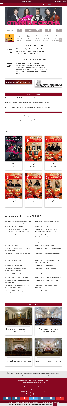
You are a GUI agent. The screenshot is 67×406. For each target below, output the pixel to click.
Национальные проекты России (50, 373)
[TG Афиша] (16, 398)
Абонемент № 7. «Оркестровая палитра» (16, 234)
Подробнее (49, 404)
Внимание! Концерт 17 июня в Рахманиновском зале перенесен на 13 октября (27, 102)
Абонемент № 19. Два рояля (13, 260)
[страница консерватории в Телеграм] (7, 398)
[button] (9, 16)
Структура (11, 373)
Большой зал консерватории (48, 361)
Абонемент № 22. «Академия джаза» (45, 265)
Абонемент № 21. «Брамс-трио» (14, 265)
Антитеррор (17, 375)
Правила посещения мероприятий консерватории (20, 116)
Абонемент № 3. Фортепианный (14, 226)
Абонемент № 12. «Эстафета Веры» (45, 245)
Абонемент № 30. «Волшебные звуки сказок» (47, 280)
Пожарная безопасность (28, 375)
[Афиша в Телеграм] (60, 398)
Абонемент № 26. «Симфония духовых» (46, 274)
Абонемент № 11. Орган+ (12, 245)
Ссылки (38, 375)
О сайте (44, 375)
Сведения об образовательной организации (27, 373)
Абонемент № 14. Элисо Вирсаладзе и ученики (48, 248)
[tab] (9, 38)
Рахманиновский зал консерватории (48, 330)
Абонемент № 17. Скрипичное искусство (16, 257)
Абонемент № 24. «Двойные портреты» (46, 268)
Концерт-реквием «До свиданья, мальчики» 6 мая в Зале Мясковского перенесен (27, 107)
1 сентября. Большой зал (33, 19)
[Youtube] (24, 398)
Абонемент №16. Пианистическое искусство (47, 253)
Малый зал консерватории (19, 361)
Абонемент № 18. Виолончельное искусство (47, 257)
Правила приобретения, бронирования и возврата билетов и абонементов (26, 120)
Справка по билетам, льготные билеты (17, 124)
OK (55, 404)
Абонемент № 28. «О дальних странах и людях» (48, 277)
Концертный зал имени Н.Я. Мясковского (18, 330)
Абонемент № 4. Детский (42, 226)
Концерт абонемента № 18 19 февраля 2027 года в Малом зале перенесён (25, 97)
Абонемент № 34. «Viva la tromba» (44, 291)
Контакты (50, 375)
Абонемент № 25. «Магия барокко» (15, 274)
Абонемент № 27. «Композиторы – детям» (17, 277)
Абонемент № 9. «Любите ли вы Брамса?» (17, 240)
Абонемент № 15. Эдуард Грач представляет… (18, 253)
